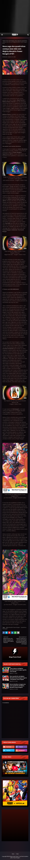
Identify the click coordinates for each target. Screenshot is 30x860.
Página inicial (5, 40)
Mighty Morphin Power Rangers (13, 627)
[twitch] (21, 747)
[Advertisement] (15, 16)
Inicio (13, 854)
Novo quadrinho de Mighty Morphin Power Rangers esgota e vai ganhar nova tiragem (18, 678)
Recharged (11, 40)
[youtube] (9, 747)
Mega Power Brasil (15, 657)
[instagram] (21, 750)
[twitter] (9, 750)
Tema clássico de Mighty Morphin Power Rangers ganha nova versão (18, 670)
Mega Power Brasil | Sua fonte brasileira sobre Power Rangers (19, 857)
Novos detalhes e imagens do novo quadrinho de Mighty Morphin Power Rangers (18, 686)
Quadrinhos (23, 627)
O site (17, 854)
